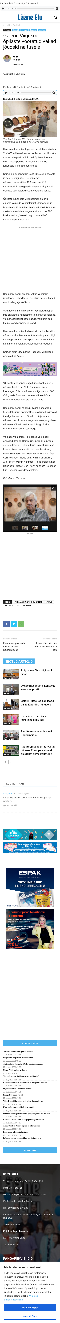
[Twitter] (14, 624)
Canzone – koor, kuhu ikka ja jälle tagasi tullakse (23, 1120)
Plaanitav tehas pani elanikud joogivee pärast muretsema (26, 1113)
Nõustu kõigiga (30, 1307)
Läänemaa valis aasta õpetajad (15, 1132)
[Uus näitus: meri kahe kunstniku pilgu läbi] (11, 719)
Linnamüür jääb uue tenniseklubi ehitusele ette (45, 646)
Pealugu (33, 30)
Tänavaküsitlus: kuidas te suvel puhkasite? (21, 1076)
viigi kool (9, 606)
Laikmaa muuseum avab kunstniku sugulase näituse (25, 1082)
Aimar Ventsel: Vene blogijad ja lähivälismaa (21, 1126)
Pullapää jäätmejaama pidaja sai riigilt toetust (22, 1138)
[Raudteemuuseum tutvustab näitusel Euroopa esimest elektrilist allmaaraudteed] (11, 750)
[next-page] (10, 762)
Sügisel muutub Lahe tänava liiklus (17, 1089)
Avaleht (6, 25)
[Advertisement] (30, 259)
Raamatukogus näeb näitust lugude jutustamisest (14, 646)
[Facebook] (6, 624)
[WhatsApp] (21, 624)
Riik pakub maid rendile (13, 1095)
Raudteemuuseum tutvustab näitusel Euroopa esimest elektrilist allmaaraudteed (38, 750)
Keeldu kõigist (30, 1316)
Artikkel (16, 25)
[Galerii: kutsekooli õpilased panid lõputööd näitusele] (11, 704)
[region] (30, 1292)
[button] (55, 17)
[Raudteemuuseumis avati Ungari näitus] (11, 735)
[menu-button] (5, 17)
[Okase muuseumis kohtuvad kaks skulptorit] (11, 689)
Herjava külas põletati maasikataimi (18, 1058)
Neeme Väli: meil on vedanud (15, 1070)
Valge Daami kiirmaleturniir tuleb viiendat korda (23, 1101)
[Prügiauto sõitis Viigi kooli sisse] (11, 674)
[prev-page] (5, 762)
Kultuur (24, 30)
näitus (49, 602)
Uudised (42, 30)
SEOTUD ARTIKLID (19, 661)
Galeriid (16, 30)
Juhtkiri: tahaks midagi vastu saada (18, 1051)
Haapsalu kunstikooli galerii (28, 602)
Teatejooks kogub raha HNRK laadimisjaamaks (23, 1064)
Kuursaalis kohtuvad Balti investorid (18, 1107)
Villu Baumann (24, 606)
